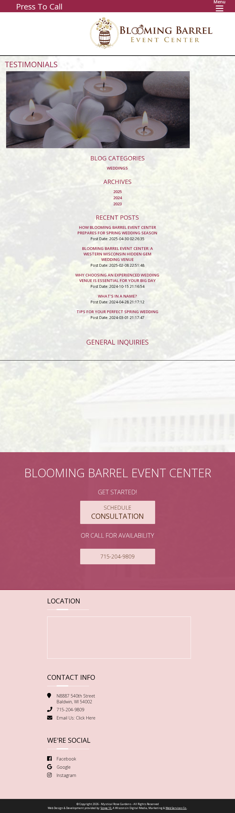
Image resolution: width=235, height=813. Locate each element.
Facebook (66, 759)
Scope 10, (106, 808)
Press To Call (39, 6)
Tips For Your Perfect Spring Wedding (117, 311)
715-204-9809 (117, 556)
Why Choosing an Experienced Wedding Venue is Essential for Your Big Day (117, 277)
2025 (117, 191)
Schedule (117, 512)
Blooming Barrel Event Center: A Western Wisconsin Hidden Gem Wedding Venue (117, 254)
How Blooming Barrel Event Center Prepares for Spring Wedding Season (117, 230)
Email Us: (76, 718)
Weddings (117, 168)
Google (64, 767)
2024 (117, 197)
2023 (117, 204)
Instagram (66, 775)
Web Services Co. (176, 808)
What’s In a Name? (117, 296)
